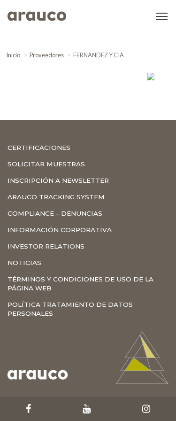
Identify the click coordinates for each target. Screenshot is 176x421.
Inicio (13, 55)
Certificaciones (39, 147)
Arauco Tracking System (56, 197)
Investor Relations (46, 246)
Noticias (24, 262)
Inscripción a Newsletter (58, 180)
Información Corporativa (60, 230)
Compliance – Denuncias (55, 213)
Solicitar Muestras (46, 164)
